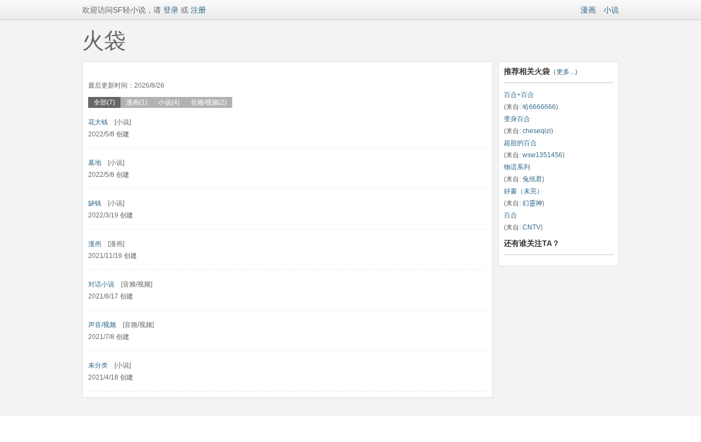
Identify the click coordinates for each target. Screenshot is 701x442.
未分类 (98, 365)
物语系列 (517, 167)
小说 (611, 9)
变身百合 (517, 119)
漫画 (588, 9)
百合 (510, 215)
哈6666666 (539, 107)
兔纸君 (532, 179)
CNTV (531, 227)
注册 (198, 9)
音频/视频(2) (209, 102)
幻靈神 (532, 203)
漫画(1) (136, 102)
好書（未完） (523, 191)
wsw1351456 (542, 155)
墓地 (94, 163)
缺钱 (94, 203)
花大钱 (98, 122)
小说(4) (169, 102)
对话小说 (101, 284)
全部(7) (104, 102)
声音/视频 (102, 325)
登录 (170, 9)
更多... (565, 72)
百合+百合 (519, 95)
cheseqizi (536, 131)
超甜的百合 (520, 143)
